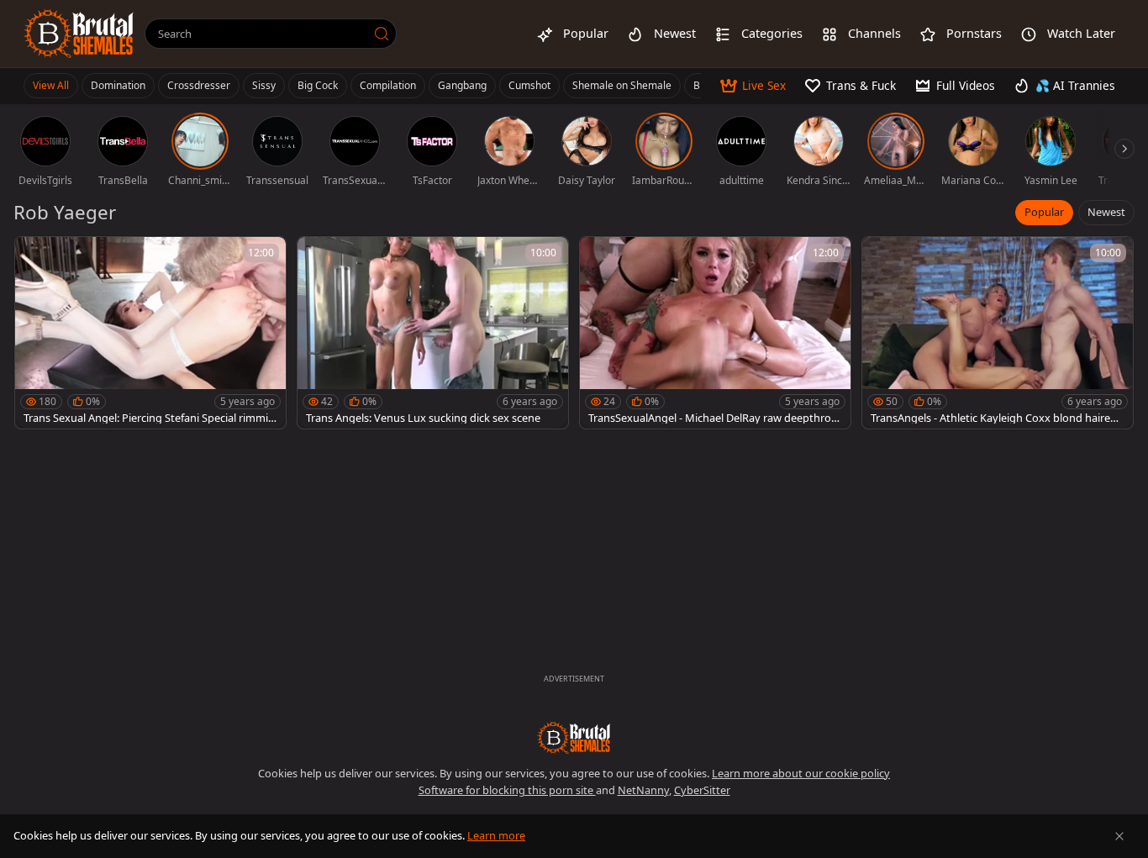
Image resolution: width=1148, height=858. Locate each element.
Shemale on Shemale (621, 85)
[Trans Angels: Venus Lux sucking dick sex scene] (433, 333)
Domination (118, 85)
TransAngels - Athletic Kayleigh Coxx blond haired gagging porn (994, 418)
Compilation (388, 85)
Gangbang (462, 85)
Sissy (264, 85)
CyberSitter (702, 789)
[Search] (381, 33)
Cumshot (529, 85)
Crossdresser (198, 85)
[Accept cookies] (1119, 836)
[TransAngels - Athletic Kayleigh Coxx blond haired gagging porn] (997, 333)
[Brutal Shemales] (79, 33)
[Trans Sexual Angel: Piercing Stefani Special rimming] (150, 333)
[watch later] (35, 257)
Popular (1044, 211)
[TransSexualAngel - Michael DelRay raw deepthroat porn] (715, 333)
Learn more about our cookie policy (801, 773)
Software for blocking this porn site (507, 789)
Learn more (496, 835)
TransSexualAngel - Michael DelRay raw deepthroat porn (714, 418)
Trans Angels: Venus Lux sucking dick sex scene (423, 418)
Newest (1106, 211)
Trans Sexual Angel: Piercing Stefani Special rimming (149, 418)
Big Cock (318, 85)
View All (51, 85)
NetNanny (643, 789)
